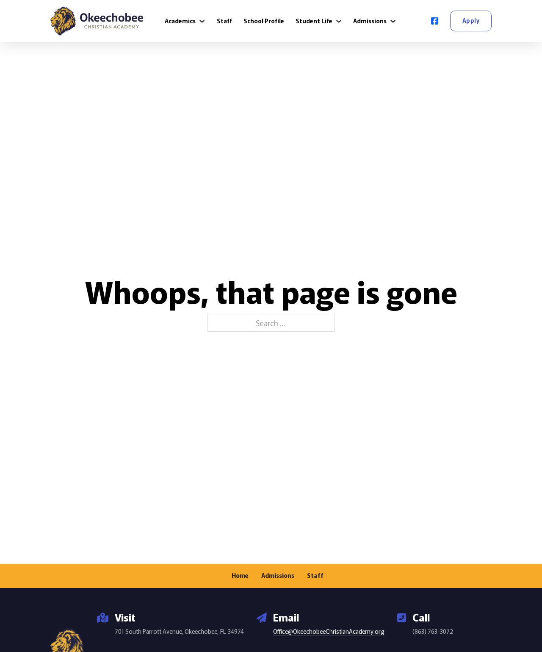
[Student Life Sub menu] (339, 21)
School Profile (263, 21)
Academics (180, 21)
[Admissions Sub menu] (393, 21)
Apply (471, 20)
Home (240, 575)
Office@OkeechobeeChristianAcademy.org (328, 631)
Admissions (370, 21)
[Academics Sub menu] (202, 21)
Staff (224, 21)
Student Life (314, 21)
